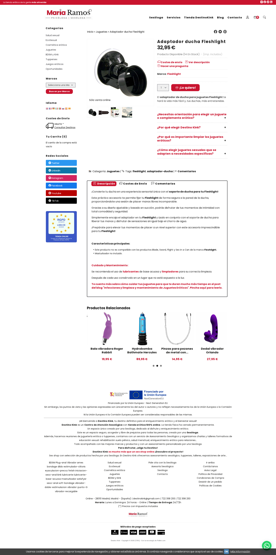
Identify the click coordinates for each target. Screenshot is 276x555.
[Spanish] (66, 109)
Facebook (57, 185)
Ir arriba (210, 462)
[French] (50, 109)
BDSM (52, 462)
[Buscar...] (264, 17)
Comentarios (187, 171)
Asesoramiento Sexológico (164, 436)
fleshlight (139, 171)
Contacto (234, 17)
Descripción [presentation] (106, 183)
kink (59, 474)
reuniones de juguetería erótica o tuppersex (90, 436)
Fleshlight (174, 74)
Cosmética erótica (56, 45)
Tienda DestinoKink (199, 17)
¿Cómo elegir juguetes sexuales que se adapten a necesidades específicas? (186, 152)
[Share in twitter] (220, 31)
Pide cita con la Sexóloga (162, 462)
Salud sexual (52, 35)
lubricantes (131, 271)
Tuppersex (51, 59)
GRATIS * (59, 124)
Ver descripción (199, 62)
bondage (52, 466)
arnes (80, 462)
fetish (71, 470)
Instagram (57, 178)
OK (226, 551)
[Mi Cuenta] (247, 17)
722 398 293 (168, 498)
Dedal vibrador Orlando (212, 350)
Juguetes (51, 49)
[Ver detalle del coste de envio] (50, 126)
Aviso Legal (210, 470)
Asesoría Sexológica (162, 466)
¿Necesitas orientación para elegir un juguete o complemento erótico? (191, 116)
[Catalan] (69, 109)
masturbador (68, 478)
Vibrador (71, 462)
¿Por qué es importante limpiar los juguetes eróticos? (190, 138)
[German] (53, 109)
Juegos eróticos (54, 64)
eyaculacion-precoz (56, 470)
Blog (220, 17)
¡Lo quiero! (187, 88)
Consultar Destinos (64, 127)
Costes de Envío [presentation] (135, 183)
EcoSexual (51, 40)
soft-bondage (66, 483)
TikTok (55, 200)
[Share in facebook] (215, 31)
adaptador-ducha (160, 171)
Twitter (55, 163)
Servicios (173, 17)
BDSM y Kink (52, 54)
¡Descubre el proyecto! (169, 451)
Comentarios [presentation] (165, 183)
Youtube (56, 193)
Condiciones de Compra (210, 478)
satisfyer (81, 478)
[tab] (103, 183)
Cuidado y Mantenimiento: (110, 265)
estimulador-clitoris (74, 466)
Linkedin (56, 170)
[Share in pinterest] (224, 31)
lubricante (67, 474)
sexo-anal (52, 483)
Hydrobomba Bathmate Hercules (142, 350)
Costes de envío (171, 62)
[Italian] (56, 109)
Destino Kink (105, 421)
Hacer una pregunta (174, 66)
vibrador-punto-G (77, 487)
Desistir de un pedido (210, 481)
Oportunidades (54, 69)
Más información (240, 551)
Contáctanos (210, 466)
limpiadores (170, 271)
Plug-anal (61, 462)
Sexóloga (156, 17)
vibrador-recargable (66, 491)
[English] (47, 109)
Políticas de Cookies (210, 485)
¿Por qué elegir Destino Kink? (179, 127)
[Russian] (63, 109)
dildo (60, 466)
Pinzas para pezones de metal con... (177, 350)
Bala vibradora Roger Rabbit (107, 350)
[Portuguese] (60, 109)
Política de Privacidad (210, 474)
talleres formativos (218, 436)
